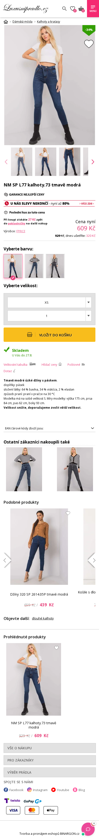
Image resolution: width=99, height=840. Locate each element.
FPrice (20, 231)
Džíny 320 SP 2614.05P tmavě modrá (39, 594)
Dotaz (8, 371)
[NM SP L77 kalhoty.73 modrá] (34, 266)
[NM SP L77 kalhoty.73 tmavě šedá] (55, 266)
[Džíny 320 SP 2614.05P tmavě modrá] (39, 546)
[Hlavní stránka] (7, 22)
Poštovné (74, 365)
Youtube (63, 790)
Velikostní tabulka (15, 365)
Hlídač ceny (49, 365)
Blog (82, 790)
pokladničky (16, 223)
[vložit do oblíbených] (89, 43)
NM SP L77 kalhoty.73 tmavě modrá (33, 725)
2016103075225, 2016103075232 (27, 429)
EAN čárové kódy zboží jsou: (24, 428)
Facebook (16, 790)
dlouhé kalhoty (43, 618)
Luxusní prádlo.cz (30, 8)
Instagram (40, 790)
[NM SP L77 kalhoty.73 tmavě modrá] (33, 679)
